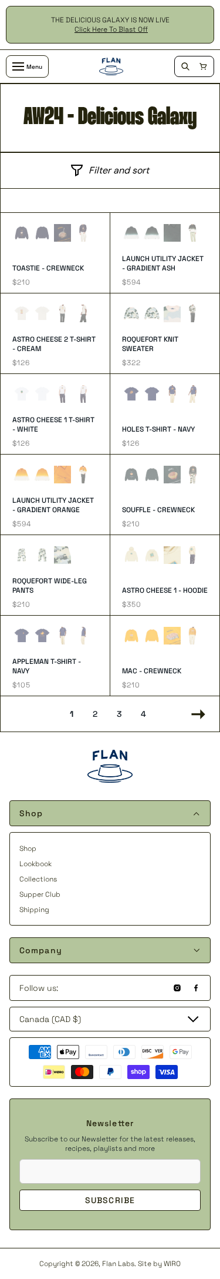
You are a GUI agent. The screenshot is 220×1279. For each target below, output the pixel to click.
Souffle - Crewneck (158, 510)
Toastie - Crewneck (48, 268)
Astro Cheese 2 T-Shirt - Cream (54, 344)
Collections (38, 879)
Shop (27, 848)
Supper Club (39, 894)
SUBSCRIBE (110, 1200)
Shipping (34, 909)
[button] (203, 66)
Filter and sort (119, 170)
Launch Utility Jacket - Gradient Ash (163, 263)
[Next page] (195, 714)
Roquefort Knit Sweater (150, 344)
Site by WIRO (159, 1263)
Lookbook (35, 864)
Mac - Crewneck (151, 671)
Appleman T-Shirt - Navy (46, 666)
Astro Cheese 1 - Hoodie (165, 590)
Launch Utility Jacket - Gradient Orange (53, 505)
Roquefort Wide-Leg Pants (49, 585)
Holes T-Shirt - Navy (158, 429)
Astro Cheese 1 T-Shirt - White (53, 424)
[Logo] (111, 66)
